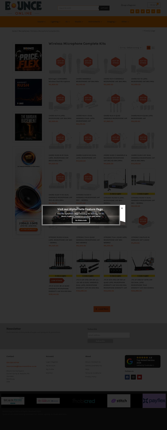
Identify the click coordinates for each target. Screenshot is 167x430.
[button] (122, 208)
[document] (83, 215)
